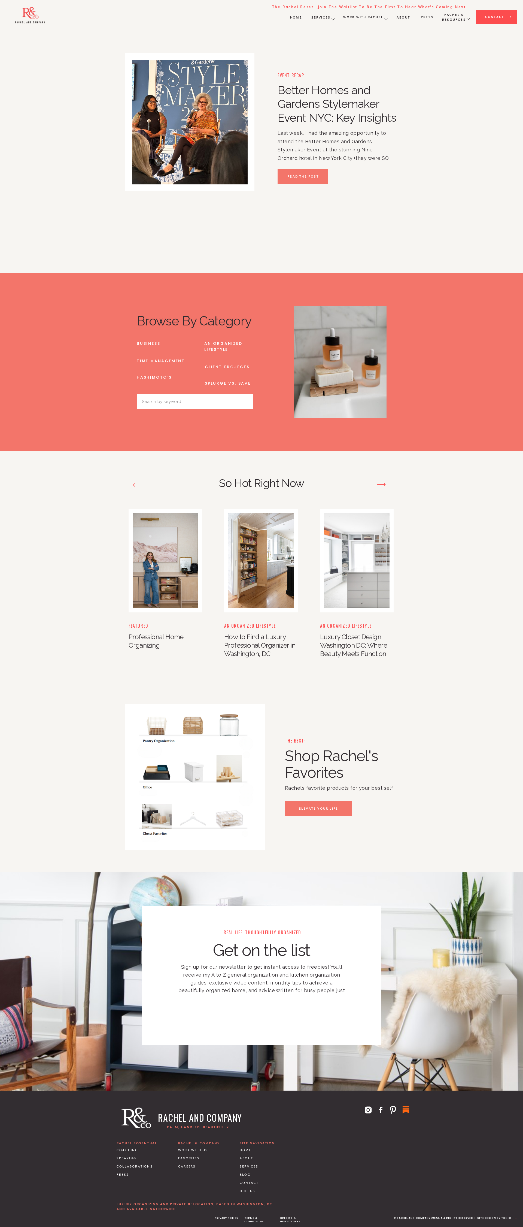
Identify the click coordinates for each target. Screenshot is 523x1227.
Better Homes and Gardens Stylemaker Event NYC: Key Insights (337, 103)
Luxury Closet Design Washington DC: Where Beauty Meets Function (353, 645)
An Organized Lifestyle (250, 626)
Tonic (506, 1218)
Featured (138, 626)
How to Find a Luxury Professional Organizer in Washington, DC (259, 645)
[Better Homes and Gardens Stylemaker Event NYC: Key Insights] (190, 122)
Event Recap (291, 75)
